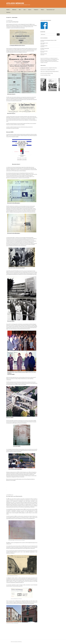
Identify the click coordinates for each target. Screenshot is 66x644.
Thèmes (42, 9)
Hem (20, 9)
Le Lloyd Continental (12, 22)
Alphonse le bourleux (43, 53)
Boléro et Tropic (50, 73)
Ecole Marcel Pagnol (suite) (44, 48)
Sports (29, 9)
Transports (36, 9)
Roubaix (8, 9)
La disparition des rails (43, 45)
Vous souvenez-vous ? (51, 9)
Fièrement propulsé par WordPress (16, 641)
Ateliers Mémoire (15, 3)
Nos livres (8, 12)
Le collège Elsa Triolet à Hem (52, 67)
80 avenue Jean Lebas (43, 51)
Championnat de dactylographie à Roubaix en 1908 (48, 40)
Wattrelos (14, 9)
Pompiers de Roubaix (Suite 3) (53, 71)
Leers (24, 9)
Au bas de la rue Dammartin (14, 496)
